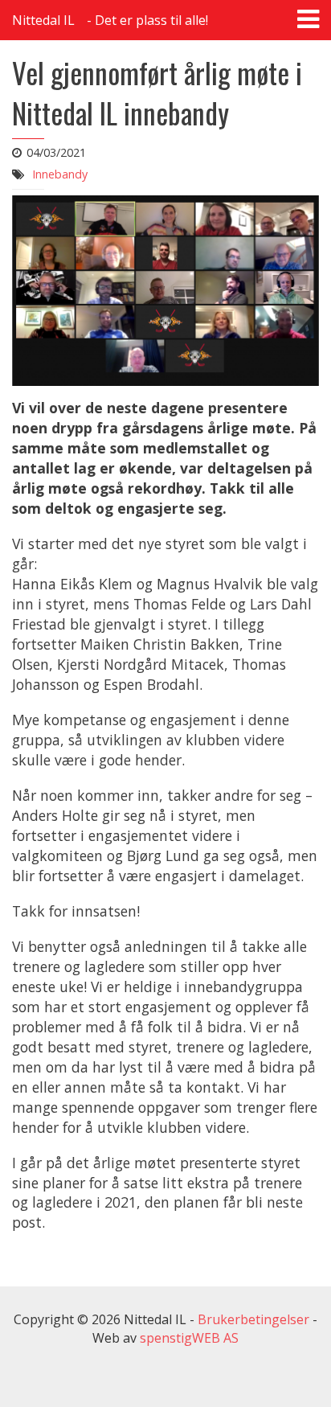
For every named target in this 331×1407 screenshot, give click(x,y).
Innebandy (60, 174)
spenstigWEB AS (189, 1338)
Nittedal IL (43, 20)
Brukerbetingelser (253, 1319)
